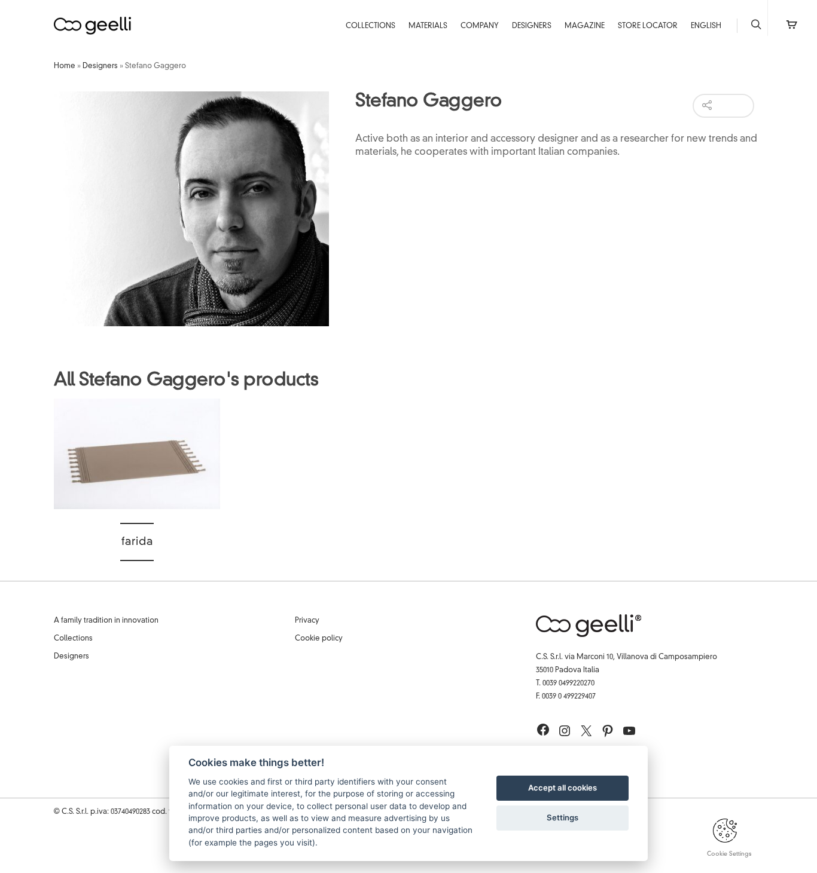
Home (64, 66)
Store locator (648, 26)
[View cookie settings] (725, 840)
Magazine (585, 26)
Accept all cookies (562, 787)
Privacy (307, 620)
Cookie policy (319, 638)
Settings (562, 817)
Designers (531, 26)
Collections (370, 26)
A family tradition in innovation (106, 620)
